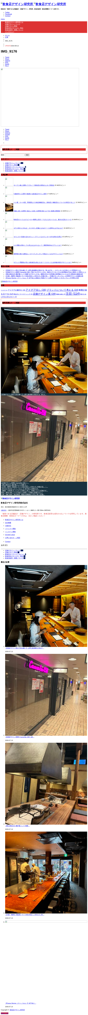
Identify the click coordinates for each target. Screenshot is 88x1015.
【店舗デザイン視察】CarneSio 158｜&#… (19, 737)
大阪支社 (3, 510)
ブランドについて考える (62, 290)
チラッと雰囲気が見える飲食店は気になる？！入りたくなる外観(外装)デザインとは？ (43, 262)
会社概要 (8, 523)
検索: (2, 155)
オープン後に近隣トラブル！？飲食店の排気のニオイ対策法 (34, 185)
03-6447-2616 (10, 535)
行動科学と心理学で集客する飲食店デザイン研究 (30, 194)
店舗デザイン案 (44, 293)
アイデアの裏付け (16, 290)
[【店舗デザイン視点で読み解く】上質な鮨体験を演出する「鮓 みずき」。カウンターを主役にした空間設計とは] (46, 646)
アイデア (4, 290)
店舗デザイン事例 (11, 26)
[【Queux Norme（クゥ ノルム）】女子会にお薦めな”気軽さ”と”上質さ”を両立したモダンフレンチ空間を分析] (46, 922)
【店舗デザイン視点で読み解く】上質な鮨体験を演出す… (24, 648)
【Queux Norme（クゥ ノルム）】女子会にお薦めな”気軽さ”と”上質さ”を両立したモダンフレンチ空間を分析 (42, 278)
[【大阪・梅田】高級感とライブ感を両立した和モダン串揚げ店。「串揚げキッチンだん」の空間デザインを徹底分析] (46, 913)
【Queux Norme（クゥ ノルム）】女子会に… (20, 1003)
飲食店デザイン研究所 (17, 1010)
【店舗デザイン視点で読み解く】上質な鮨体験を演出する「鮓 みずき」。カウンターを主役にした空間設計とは (43, 270)
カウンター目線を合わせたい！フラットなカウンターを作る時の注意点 (38, 237)
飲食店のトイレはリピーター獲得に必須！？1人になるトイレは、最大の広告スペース (43, 219)
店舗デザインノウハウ (12, 24)
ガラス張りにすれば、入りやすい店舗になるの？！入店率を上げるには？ (38, 228)
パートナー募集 (10, 529)
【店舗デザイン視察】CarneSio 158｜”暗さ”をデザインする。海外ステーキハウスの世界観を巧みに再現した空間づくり (45, 272)
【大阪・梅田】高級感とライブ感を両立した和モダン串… (24, 915)
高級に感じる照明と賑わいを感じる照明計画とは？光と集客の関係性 (37, 211)
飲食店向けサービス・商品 (14, 28)
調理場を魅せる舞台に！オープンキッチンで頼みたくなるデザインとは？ (38, 254)
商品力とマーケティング (23, 294)
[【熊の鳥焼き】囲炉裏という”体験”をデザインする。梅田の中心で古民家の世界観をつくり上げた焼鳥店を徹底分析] (46, 824)
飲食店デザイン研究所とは (14, 22)
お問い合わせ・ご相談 (12, 538)
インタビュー (9, 32)
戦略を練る (60, 294)
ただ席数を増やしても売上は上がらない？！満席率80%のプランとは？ (38, 245)
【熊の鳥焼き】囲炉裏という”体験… (17, 826)
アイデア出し (36, 289)
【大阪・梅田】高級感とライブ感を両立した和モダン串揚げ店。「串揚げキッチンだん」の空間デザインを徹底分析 (44, 276)
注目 (73, 293)
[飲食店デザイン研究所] (33, 4)
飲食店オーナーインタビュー (15, 167)
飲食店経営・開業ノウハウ (14, 30)
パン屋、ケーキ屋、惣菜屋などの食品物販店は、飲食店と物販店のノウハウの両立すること (44, 202)
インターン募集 (10, 532)
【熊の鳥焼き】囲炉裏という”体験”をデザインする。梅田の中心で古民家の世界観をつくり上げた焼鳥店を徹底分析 (44, 274)
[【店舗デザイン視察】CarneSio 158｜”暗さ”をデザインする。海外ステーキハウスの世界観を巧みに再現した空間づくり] (46, 735)
